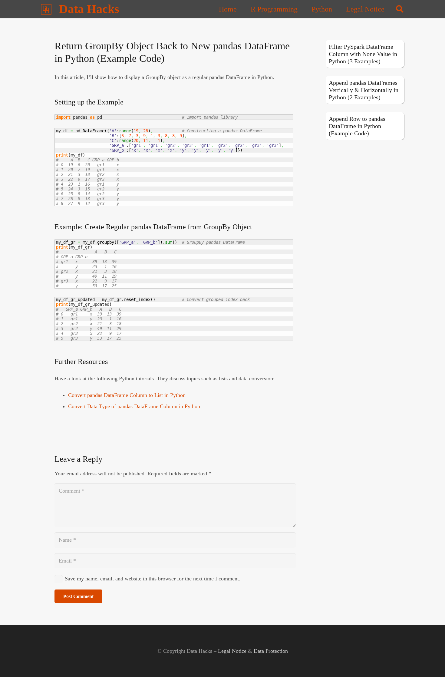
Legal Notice (232, 651)
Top (430, 662)
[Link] (46, 9)
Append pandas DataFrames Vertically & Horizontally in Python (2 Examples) (363, 90)
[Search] (399, 9)
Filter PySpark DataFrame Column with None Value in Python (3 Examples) (363, 53)
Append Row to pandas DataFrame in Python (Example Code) (357, 126)
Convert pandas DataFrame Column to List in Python (127, 395)
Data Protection (271, 651)
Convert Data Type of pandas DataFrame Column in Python (134, 406)
